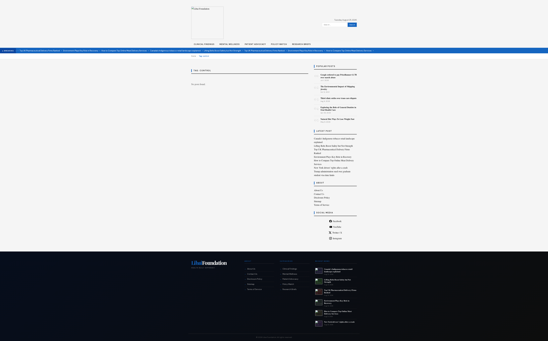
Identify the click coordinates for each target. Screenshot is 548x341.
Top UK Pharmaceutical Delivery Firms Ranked (32, 50)
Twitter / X (337, 232)
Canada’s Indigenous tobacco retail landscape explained (168, 50)
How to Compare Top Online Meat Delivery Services (117, 50)
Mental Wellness (229, 44)
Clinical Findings (204, 44)
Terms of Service (321, 204)
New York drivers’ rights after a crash (330, 167)
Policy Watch (279, 44)
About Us (318, 190)
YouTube (337, 226)
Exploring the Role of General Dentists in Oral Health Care (338, 108)
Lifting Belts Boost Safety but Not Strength (215, 50)
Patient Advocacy (255, 44)
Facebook (337, 221)
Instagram (337, 238)
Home (193, 56)
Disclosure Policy (322, 197)
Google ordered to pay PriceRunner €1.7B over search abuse (339, 76)
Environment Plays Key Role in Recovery (73, 50)
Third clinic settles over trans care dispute (338, 98)
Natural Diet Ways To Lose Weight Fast (337, 119)
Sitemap (317, 201)
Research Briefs (301, 44)
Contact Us (319, 193)
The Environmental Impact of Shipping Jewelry (338, 88)
